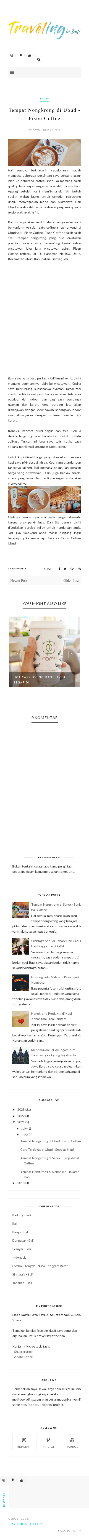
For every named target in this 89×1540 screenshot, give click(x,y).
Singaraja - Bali (22, 1274)
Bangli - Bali (20, 1232)
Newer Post (18, 580)
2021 (21, 1122)
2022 (21, 1116)
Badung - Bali (21, 1215)
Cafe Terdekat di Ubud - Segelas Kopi (47, 1149)
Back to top (68, 1530)
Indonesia (19, 1257)
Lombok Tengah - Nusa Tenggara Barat (40, 1266)
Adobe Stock (23, 1357)
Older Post (71, 580)
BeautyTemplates (56, 1524)
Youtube (72, 1446)
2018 (21, 1183)
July (24, 1128)
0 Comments (17, 568)
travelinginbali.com (25, 1524)
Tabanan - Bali (22, 1283)
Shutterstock (23, 1351)
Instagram (24, 1446)
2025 (21, 1109)
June (24, 1135)
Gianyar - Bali (21, 1249)
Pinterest (48, 1446)
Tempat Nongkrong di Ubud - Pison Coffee (50, 1141)
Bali (14, 1223)
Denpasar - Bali (23, 1240)
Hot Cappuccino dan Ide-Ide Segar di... (40, 679)
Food (44, 98)
